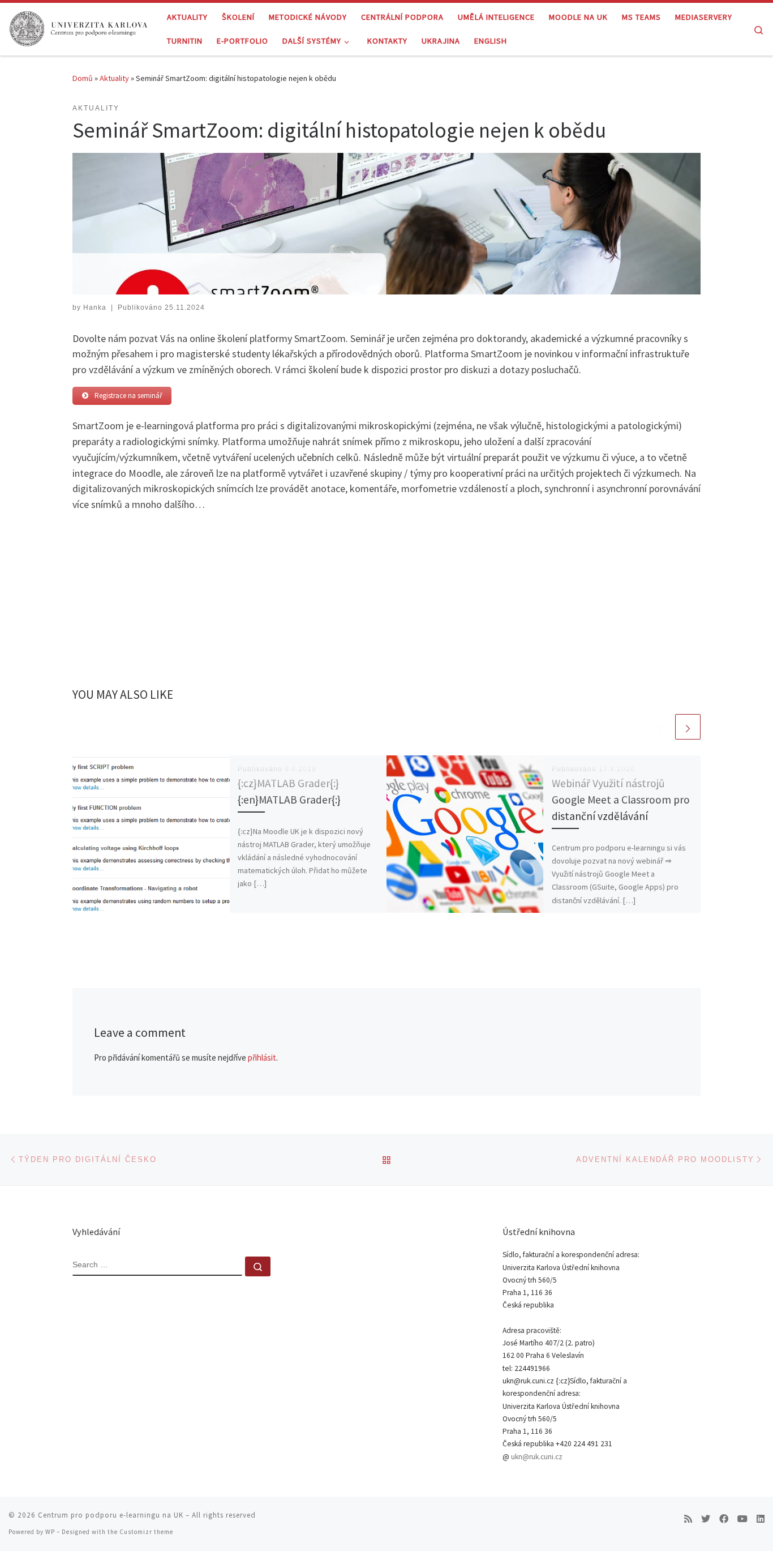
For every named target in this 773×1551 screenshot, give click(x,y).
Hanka (94, 307)
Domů (82, 78)
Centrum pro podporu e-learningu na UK (110, 1515)
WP (50, 1532)
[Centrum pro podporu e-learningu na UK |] (79, 27)
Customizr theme (146, 1532)
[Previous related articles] (660, 727)
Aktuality (114, 78)
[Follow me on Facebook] (723, 1519)
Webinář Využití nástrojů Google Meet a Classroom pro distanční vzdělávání (621, 799)
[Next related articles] (688, 727)
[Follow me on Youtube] (742, 1519)
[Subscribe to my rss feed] (688, 1519)
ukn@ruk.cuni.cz (536, 1457)
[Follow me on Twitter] (705, 1519)
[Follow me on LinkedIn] (761, 1519)
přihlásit (262, 1057)
